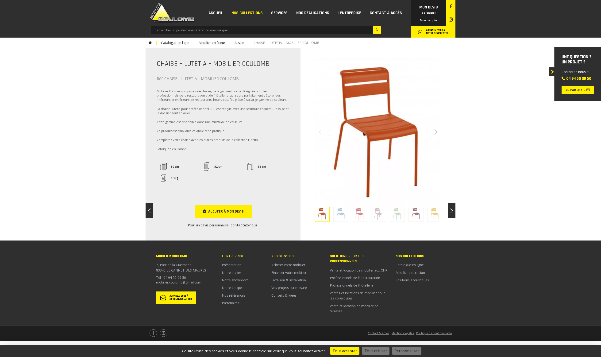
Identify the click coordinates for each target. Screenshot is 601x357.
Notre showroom (235, 280)
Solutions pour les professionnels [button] (347, 259)
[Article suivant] (451, 210)
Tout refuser (375, 350)
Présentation (231, 265)
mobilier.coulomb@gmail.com (178, 282)
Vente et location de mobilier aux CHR (358, 270)
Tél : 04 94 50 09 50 (171, 277)
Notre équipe (232, 287)
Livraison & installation (288, 280)
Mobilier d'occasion (410, 272)
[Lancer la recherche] (377, 30)
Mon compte (428, 20)
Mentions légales (403, 333)
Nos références (233, 295)
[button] (247, 13)
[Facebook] (451, 6)
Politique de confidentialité (434, 333)
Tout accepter (344, 350)
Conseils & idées (284, 295)
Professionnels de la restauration (355, 278)
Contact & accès (378, 333)
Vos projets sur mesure (289, 287)
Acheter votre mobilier (288, 265)
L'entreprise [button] (233, 256)
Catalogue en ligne (410, 265)
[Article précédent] (149, 210)
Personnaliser (406, 350)
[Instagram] (451, 19)
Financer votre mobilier (288, 272)
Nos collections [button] (410, 256)
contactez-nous (244, 225)
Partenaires (230, 303)
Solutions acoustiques (412, 280)
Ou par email (575, 90)
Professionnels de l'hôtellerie (352, 285)
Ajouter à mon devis (226, 211)
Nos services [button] (282, 256)
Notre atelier (231, 272)
